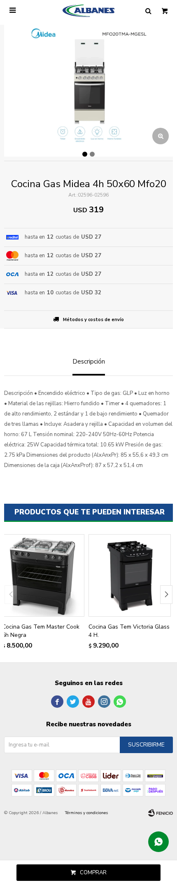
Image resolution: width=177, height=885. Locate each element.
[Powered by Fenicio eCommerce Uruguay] (160, 813)
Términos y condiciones (86, 813)
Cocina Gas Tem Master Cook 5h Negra (40, 631)
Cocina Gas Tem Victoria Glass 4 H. (129, 631)
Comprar (93, 872)
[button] (166, 594)
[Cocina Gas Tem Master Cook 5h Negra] (43, 575)
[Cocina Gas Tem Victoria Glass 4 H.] (129, 575)
